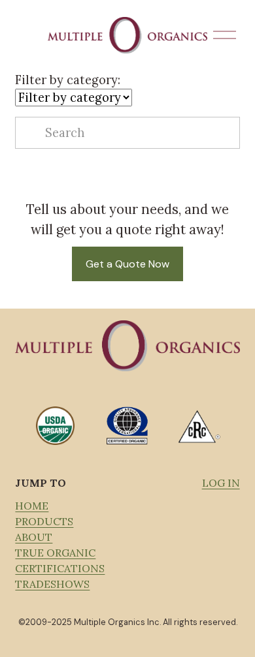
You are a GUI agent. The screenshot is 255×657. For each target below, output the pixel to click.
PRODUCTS (44, 521)
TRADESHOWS (52, 583)
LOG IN (221, 482)
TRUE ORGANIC (55, 552)
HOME (31, 505)
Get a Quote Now (127, 264)
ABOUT (33, 536)
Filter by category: (67, 79)
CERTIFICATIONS (60, 568)
